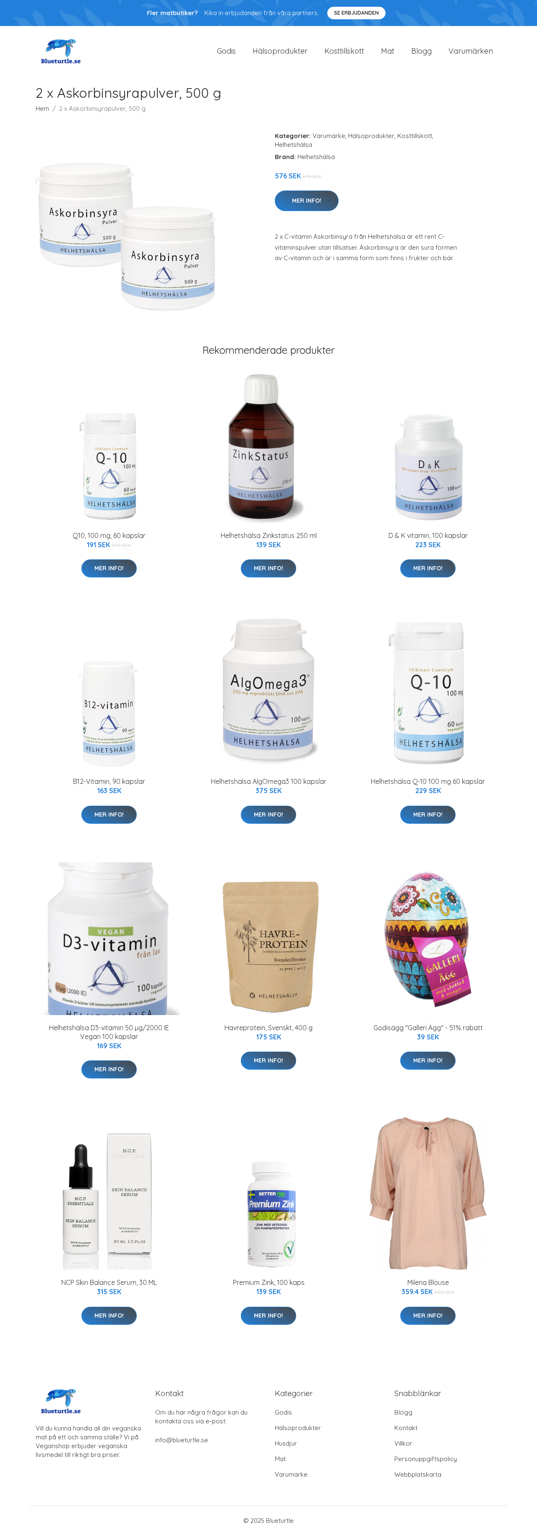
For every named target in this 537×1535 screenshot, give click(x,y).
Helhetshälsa (293, 145)
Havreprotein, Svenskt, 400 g (268, 1027)
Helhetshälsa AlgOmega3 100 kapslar (268, 781)
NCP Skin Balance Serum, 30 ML (109, 1282)
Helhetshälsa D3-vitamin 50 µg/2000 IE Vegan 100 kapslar (109, 1032)
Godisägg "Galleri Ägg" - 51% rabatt (428, 1027)
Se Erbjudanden (356, 13)
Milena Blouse (428, 1282)
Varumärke (329, 136)
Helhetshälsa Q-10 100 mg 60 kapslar (428, 781)
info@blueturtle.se (181, 1440)
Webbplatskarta (417, 1474)
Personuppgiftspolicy (425, 1459)
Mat (387, 51)
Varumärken (470, 51)
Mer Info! (306, 200)
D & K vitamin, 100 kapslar (428, 535)
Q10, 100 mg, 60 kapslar (109, 535)
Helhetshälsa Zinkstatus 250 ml (269, 535)
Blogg (421, 51)
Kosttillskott (344, 51)
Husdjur (286, 1443)
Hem (42, 108)
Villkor (403, 1443)
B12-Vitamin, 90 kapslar (109, 781)
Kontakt (405, 1428)
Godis (226, 51)
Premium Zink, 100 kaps (269, 1282)
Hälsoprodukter (280, 51)
